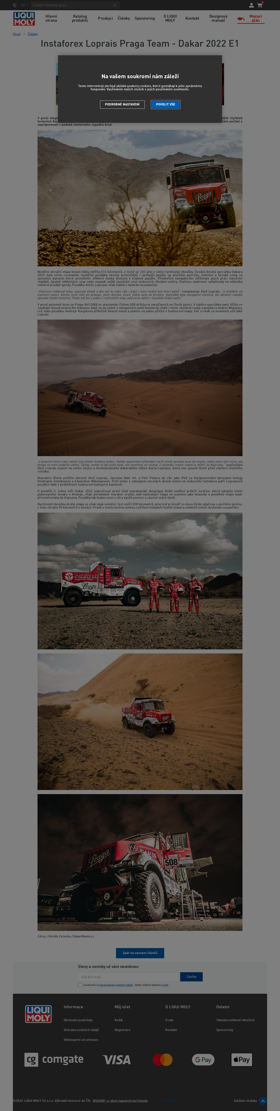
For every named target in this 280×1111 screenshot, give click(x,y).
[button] (165, 105)
